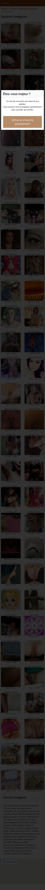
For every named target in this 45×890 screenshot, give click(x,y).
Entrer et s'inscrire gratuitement (22, 122)
